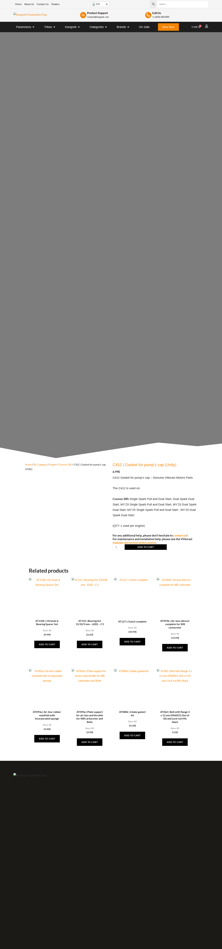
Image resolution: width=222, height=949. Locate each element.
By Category (40, 464)
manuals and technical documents (134, 542)
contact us (180, 535)
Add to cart (145, 547)
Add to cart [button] (47, 644)
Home (28, 464)
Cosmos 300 (65, 464)
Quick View (47, 614)
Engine (52, 464)
